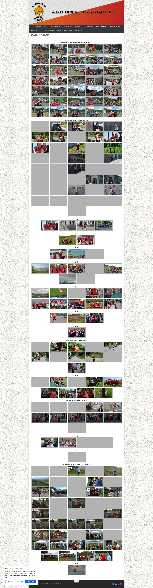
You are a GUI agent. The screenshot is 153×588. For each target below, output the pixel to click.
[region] (20, 575)
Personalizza (10, 581)
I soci (45, 26)
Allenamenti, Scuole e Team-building (83, 26)
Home (32, 26)
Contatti (65, 30)
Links (70, 30)
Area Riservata (78, 30)
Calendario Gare (67, 26)
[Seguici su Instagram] (121, 584)
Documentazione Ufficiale (114, 26)
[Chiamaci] (118, 584)
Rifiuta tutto (20, 581)
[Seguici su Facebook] (113, 584)
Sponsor (58, 30)
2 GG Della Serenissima (48, 30)
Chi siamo (39, 26)
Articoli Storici (34, 30)
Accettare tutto (30, 581)
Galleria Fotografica (101, 26)
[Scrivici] (116, 584)
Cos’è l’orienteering (55, 26)
